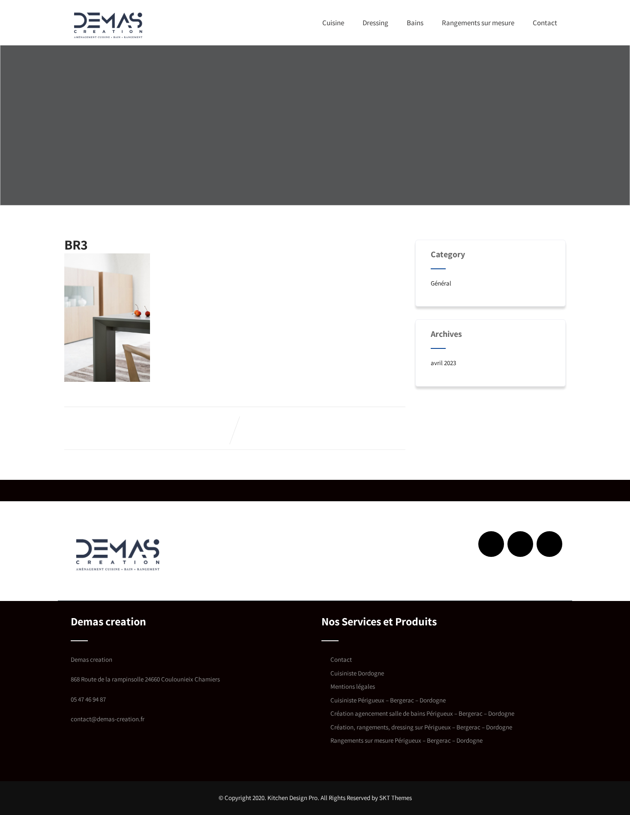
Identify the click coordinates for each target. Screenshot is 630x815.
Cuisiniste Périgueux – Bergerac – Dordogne (388, 700)
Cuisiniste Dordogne (357, 673)
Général (441, 283)
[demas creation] (108, 24)
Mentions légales (352, 686)
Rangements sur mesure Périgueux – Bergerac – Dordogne (406, 740)
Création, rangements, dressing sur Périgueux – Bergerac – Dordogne (421, 727)
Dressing (375, 22)
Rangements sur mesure (478, 22)
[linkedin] (520, 544)
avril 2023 (443, 363)
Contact (545, 22)
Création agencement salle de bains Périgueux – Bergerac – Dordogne (422, 713)
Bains (415, 22)
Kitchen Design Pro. (293, 798)
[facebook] (491, 544)
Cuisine (333, 22)
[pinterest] (549, 544)
